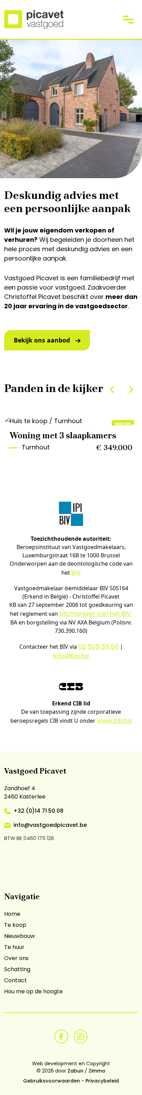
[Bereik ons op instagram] (81, 1035)
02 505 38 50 (98, 646)
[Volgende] (131, 389)
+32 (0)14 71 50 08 (38, 811)
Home (12, 914)
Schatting (17, 969)
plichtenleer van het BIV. (95, 613)
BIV (76, 572)
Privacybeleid (102, 1080)
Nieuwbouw (19, 936)
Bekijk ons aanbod (42, 340)
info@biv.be (71, 655)
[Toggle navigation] (128, 19)
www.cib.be (114, 720)
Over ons (16, 958)
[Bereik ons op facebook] (61, 1035)
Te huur (14, 947)
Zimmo (97, 1070)
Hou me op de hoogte (33, 991)
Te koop (15, 925)
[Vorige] (112, 389)
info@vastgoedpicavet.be (50, 825)
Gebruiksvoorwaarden (51, 1080)
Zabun (75, 1070)
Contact (15, 980)
